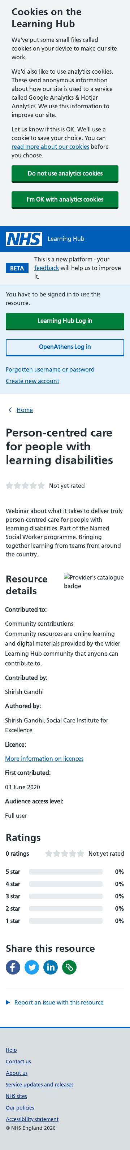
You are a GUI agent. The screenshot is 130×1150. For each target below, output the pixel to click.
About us (16, 1073)
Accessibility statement (32, 1119)
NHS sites (16, 1096)
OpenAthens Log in (65, 346)
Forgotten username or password (50, 369)
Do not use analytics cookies (65, 173)
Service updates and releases (39, 1084)
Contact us (18, 1061)
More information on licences (44, 758)
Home (25, 409)
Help (11, 1050)
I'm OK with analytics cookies (65, 199)
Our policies (20, 1108)
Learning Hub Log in (65, 320)
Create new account (32, 381)
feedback (46, 268)
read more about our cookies (50, 146)
